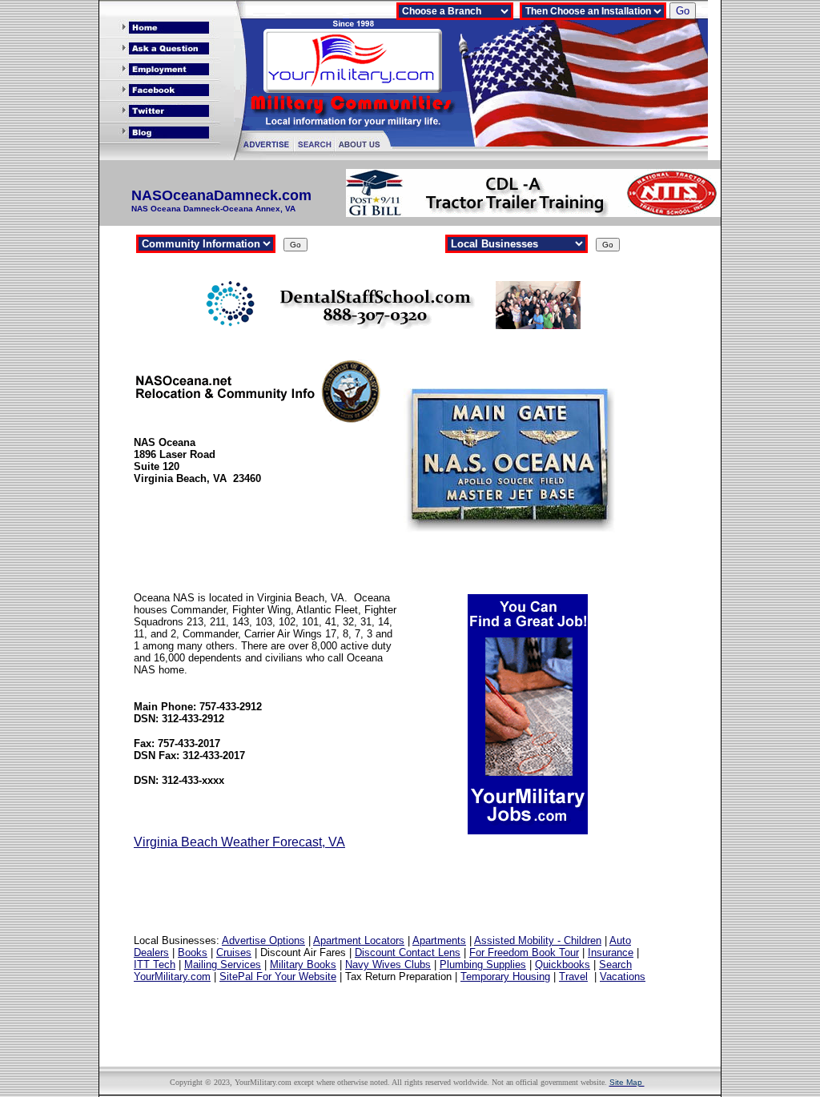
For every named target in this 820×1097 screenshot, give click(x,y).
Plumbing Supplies (483, 964)
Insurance (610, 952)
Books (192, 952)
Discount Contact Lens (407, 952)
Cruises (233, 952)
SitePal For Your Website (277, 976)
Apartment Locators (358, 940)
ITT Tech (154, 964)
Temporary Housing (505, 976)
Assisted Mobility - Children (537, 940)
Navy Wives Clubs (388, 964)
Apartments (439, 940)
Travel (573, 976)
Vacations (622, 976)
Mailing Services (222, 964)
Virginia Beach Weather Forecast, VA (239, 842)
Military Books (303, 964)
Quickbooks (562, 964)
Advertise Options (263, 940)
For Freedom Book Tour (524, 952)
